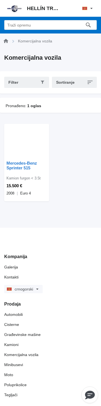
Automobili (13, 314)
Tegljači (10, 395)
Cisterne (11, 324)
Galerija (11, 267)
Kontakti (11, 277)
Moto (8, 375)
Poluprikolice (15, 385)
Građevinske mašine (22, 334)
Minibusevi (13, 364)
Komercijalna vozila (21, 354)
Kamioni (11, 344)
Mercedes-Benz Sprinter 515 (21, 165)
